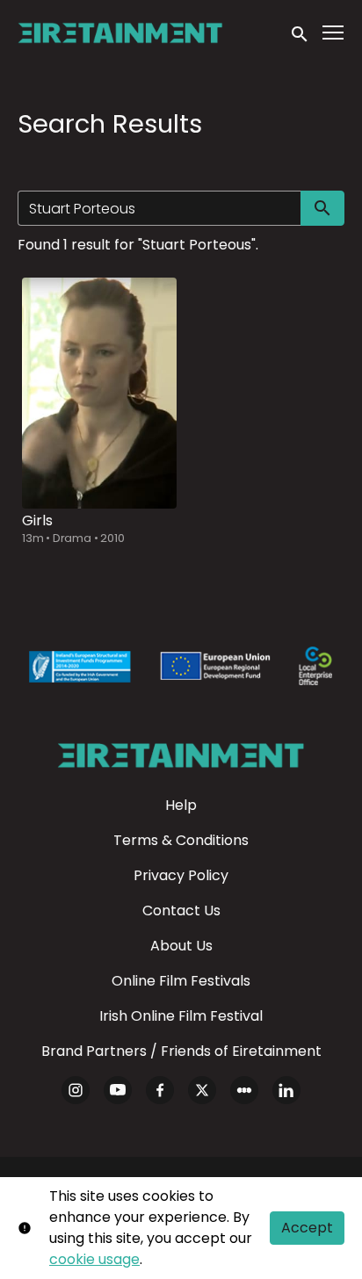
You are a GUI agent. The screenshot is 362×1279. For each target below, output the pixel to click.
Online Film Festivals (181, 981)
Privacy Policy (181, 875)
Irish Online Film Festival (181, 1016)
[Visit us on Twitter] (202, 1090)
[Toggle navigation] (333, 33)
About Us (181, 946)
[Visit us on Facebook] (160, 1090)
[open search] (300, 32)
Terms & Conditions (181, 840)
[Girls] (99, 393)
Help (181, 805)
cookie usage (94, 1259)
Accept (307, 1228)
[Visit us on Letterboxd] (244, 1090)
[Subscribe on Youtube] (118, 1090)
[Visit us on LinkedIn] (286, 1090)
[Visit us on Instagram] (76, 1090)
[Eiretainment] (180, 755)
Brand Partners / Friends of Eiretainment (181, 1051)
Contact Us (181, 910)
